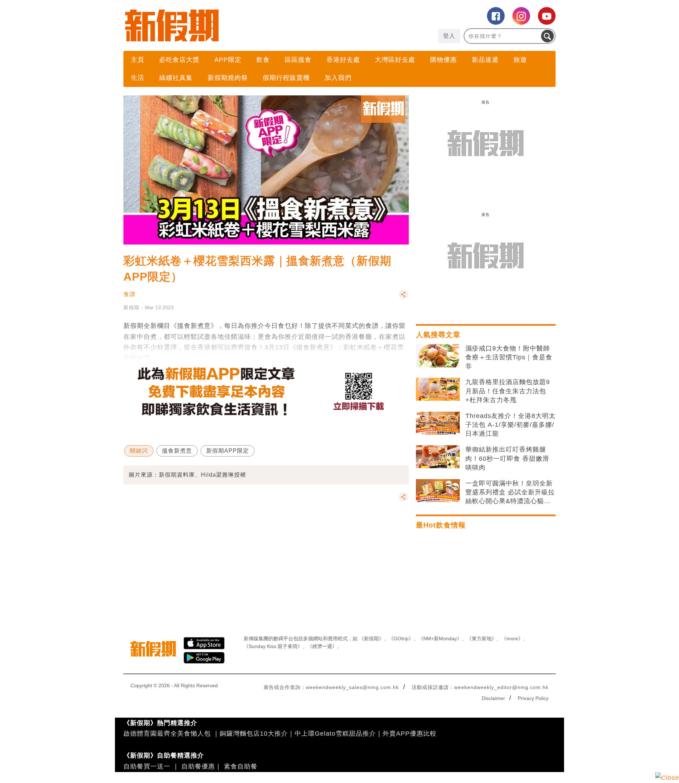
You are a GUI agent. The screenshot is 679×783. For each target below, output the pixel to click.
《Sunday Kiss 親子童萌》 (273, 646)
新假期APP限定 (227, 451)
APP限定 (228, 59)
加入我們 (338, 77)
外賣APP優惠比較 (410, 733)
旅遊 (520, 59)
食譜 (129, 294)
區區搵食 (298, 59)
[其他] (403, 298)
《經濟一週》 (322, 646)
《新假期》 (371, 638)
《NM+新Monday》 (440, 638)
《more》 (512, 638)
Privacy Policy (533, 698)
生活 (137, 77)
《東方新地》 (482, 638)
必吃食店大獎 (179, 59)
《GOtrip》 (401, 638)
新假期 (131, 307)
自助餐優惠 (198, 766)
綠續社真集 (176, 77)
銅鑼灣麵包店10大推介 (254, 733)
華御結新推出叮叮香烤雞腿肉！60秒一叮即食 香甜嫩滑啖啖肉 (507, 458)
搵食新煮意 (177, 451)
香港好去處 (343, 59)
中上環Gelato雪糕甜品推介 (335, 733)
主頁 (137, 59)
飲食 (263, 59)
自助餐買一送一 (146, 766)
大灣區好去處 (395, 59)
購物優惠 (443, 59)
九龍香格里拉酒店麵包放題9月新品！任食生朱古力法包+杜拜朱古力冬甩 (507, 390)
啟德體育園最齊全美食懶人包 (167, 733)
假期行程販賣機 (286, 77)
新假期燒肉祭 (228, 77)
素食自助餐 (240, 766)
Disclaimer (493, 698)
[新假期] (231, 25)
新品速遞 (485, 59)
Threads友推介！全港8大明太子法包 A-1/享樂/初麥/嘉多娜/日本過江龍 (510, 424)
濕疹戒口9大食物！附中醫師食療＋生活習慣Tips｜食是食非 (508, 357)
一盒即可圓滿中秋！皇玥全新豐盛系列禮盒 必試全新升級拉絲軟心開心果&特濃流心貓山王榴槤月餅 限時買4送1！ (510, 493)
